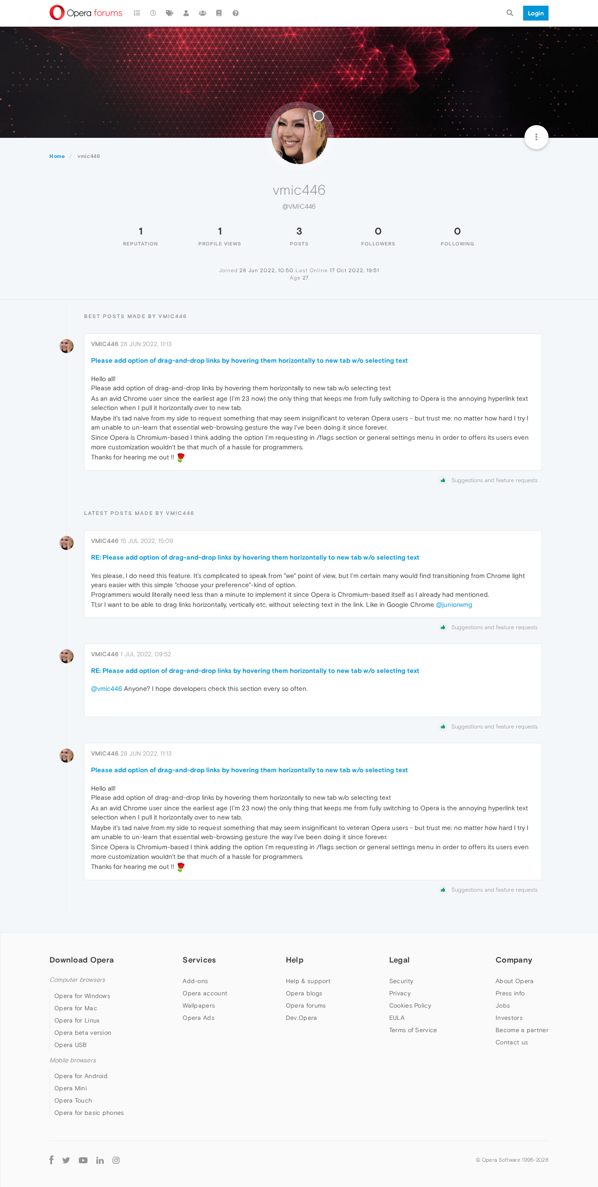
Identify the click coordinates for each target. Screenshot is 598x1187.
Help (294, 959)
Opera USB (70, 1044)
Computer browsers (77, 980)
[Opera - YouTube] (83, 1160)
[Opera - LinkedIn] (100, 1160)
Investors (509, 1017)
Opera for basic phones (89, 1112)
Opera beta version (82, 1032)
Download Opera (81, 959)
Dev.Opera (301, 1017)
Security (401, 980)
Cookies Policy (410, 1005)
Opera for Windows (82, 995)
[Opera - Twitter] (66, 1160)
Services (199, 959)
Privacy (400, 993)
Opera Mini (70, 1088)
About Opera (515, 980)
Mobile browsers (72, 1060)
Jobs (503, 1005)
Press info (510, 993)
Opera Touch (73, 1100)
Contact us (512, 1042)
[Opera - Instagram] (116, 1160)
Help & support (308, 980)
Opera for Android (81, 1075)
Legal (399, 959)
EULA (397, 1017)
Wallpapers (199, 1005)
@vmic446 (106, 688)
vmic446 (105, 343)
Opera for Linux (77, 1020)
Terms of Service (413, 1029)
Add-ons (195, 980)
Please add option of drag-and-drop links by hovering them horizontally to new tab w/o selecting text (249, 360)
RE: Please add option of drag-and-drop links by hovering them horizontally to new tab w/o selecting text (255, 557)
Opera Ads (199, 1017)
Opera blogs (304, 993)
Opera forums (306, 1005)
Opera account (205, 993)
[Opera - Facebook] (51, 1159)
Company (514, 959)
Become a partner (522, 1029)
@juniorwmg (454, 604)
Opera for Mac (75, 1008)
